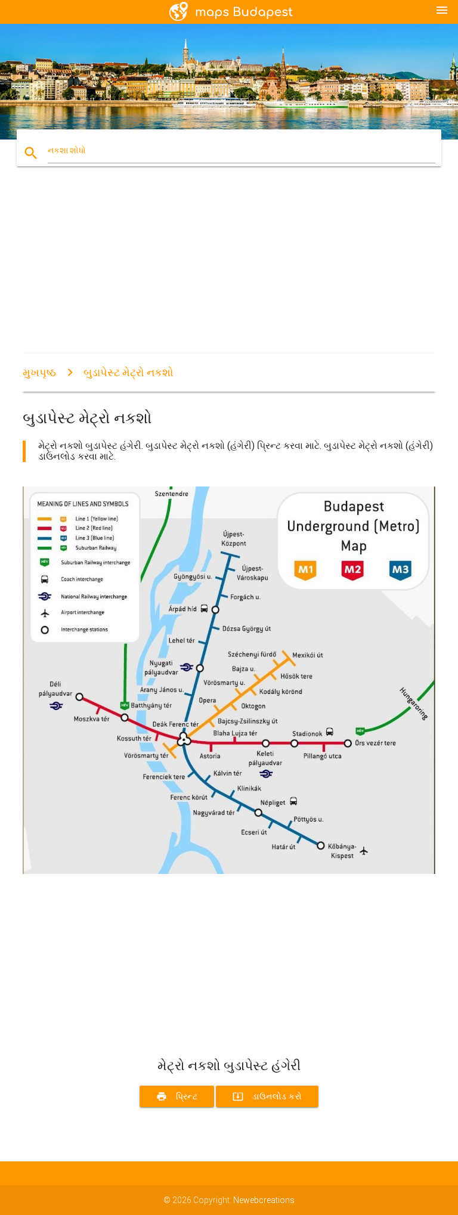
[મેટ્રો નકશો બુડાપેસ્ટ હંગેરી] (229, 871)
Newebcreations (264, 1200)
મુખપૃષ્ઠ (39, 372)
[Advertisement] (229, 270)
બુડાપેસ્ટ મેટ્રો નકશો (128, 372)
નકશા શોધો (67, 150)
